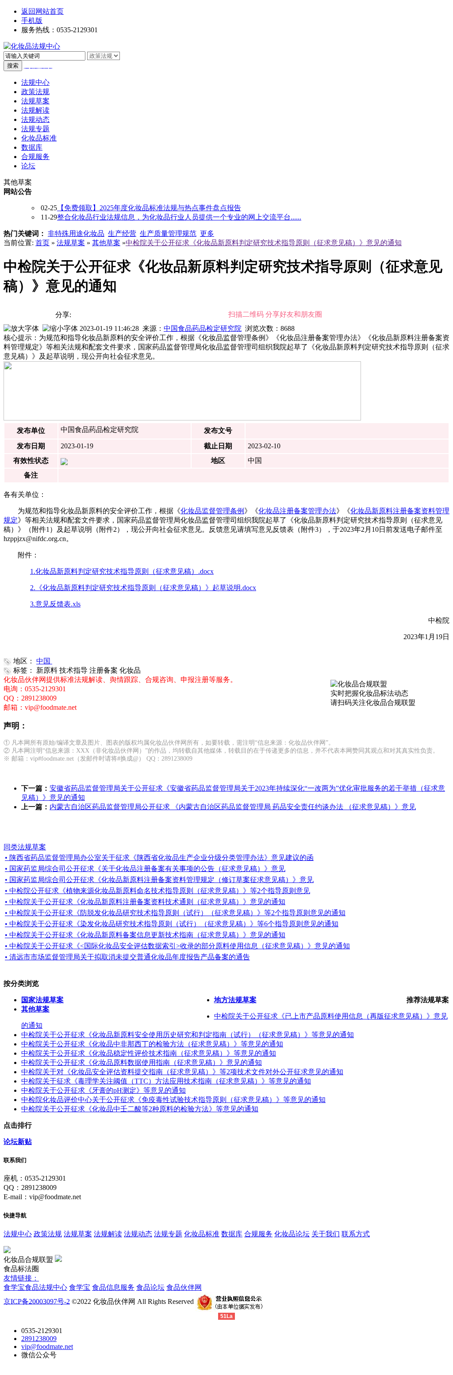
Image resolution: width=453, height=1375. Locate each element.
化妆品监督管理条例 (212, 511)
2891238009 (39, 1338)
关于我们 (325, 1234)
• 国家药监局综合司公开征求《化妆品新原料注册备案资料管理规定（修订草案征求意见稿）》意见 (159, 879)
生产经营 (122, 233)
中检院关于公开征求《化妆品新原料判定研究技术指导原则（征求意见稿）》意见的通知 (264, 242)
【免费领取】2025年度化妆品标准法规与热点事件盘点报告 (149, 208)
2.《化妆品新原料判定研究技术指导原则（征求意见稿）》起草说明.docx (143, 587)
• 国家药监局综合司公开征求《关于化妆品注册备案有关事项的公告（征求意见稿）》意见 (145, 868)
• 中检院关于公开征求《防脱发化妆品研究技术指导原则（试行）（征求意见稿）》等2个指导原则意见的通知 (175, 913)
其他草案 (106, 242)
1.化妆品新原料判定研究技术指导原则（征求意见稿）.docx (122, 571)
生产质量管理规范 (168, 233)
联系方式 (356, 1234)
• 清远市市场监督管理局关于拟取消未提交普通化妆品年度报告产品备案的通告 (127, 957)
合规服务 (258, 1234)
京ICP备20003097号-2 (37, 1301)
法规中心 (18, 1234)
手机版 (31, 20)
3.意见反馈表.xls (55, 604)
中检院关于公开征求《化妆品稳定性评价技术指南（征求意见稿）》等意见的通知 (148, 1053)
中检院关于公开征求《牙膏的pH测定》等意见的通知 (103, 1090)
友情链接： (21, 1278)
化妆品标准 (201, 1234)
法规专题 (168, 1234)
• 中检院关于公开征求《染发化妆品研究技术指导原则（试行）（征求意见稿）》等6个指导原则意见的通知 (171, 924)
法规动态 (138, 1234)
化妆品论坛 (292, 1234)
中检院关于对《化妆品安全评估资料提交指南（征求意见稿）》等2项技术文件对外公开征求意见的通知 (182, 1072)
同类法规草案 (25, 847)
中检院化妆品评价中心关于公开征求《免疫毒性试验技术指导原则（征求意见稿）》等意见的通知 (173, 1099)
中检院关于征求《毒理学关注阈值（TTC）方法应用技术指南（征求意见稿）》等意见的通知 (166, 1081)
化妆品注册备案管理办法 (297, 511)
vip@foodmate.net (47, 1346)
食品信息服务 (113, 1287)
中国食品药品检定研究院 (203, 328)
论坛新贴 (18, 1141)
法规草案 (71, 242)
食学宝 (14, 1287)
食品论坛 (150, 1287)
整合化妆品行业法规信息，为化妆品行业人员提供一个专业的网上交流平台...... (179, 217)
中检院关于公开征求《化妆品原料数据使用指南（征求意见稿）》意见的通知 (141, 1062)
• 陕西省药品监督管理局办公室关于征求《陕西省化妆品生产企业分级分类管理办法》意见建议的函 (159, 857)
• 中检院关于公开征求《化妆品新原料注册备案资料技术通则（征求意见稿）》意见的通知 (145, 901)
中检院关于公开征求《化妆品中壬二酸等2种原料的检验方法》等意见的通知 (139, 1109)
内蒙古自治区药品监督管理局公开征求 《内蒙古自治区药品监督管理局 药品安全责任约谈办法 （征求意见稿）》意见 (233, 807)
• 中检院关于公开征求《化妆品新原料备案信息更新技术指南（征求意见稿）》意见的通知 (145, 935)
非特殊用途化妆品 (76, 233)
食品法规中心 (46, 1287)
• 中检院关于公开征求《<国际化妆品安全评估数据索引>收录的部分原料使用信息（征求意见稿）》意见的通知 (177, 946)
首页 (42, 242)
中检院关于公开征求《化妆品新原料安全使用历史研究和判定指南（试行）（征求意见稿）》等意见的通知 (187, 1034)
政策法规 (48, 1234)
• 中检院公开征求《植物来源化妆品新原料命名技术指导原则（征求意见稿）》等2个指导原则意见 (157, 890)
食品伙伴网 (184, 1287)
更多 (207, 233)
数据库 (231, 1234)
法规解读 (108, 1234)
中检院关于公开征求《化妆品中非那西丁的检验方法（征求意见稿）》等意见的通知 (152, 1044)
